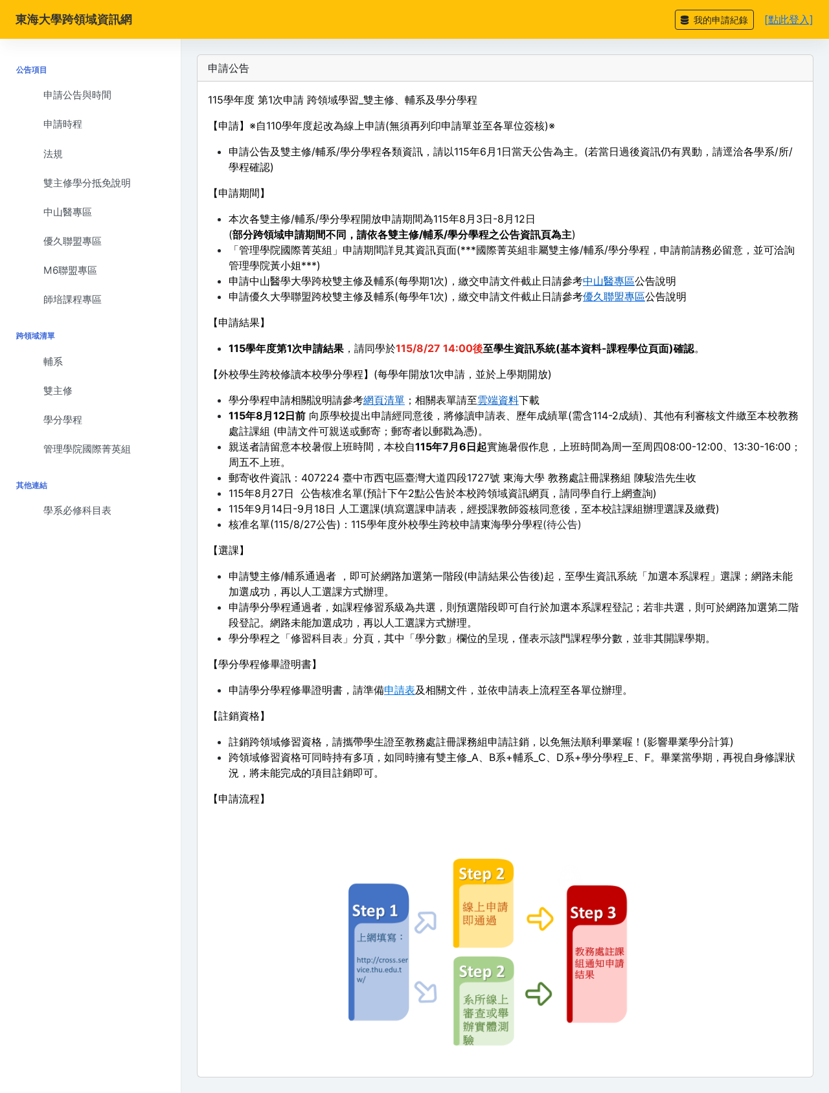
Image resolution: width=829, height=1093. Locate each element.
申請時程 (62, 124)
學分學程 (62, 420)
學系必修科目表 (77, 510)
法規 (53, 154)
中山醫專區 (67, 212)
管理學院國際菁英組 (87, 449)
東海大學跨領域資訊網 (74, 19)
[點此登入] (788, 19)
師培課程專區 (72, 299)
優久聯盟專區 (72, 241)
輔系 (53, 361)
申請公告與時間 (77, 95)
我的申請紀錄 (719, 19)
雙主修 (58, 390)
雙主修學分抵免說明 (87, 183)
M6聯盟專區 (70, 270)
